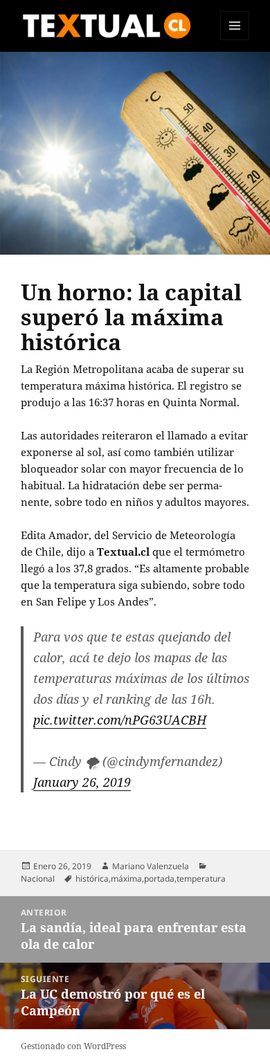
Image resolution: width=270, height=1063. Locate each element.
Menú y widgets (235, 39)
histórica (92, 878)
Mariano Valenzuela (150, 866)
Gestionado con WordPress (73, 1046)
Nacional (38, 878)
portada (159, 878)
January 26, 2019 (82, 782)
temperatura (201, 878)
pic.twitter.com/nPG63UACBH (119, 719)
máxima (126, 878)
